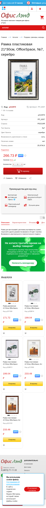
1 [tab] (9, 303)
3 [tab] (13, 303)
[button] (3, 8)
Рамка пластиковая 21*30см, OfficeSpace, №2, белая (34, 363)
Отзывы (32, 222)
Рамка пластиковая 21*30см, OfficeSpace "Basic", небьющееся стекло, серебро (10, 363)
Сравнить (9, 178)
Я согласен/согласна (32, 489)
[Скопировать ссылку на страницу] (30, 178)
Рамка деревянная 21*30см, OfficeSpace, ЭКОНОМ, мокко (10, 307)
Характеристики (19, 222)
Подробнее (5, 150)
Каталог (5, 28)
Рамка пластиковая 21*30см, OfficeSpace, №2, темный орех (12, 419)
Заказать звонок (8, 468)
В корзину (25, 171)
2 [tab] (11, 303)
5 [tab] (37, 359)
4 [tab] (15, 303)
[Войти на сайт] (41, 8)
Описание (5, 222)
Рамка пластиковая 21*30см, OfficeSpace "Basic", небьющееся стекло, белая (32, 307)
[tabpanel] (12, 293)
